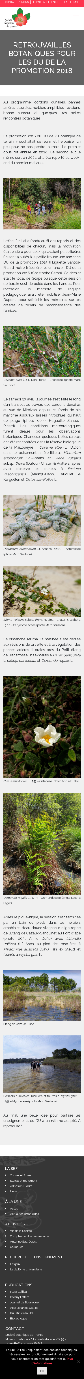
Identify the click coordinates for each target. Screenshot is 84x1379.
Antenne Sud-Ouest (23, 1241)
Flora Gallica (18, 1291)
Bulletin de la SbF (22, 1313)
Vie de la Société (21, 1231)
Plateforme (70, 2)
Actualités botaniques (24, 1214)
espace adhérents (45, 2)
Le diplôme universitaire (26, 1269)
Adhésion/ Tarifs (21, 1186)
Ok (42, 1371)
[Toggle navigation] (76, 18)
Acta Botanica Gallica (24, 1307)
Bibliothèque (18, 1318)
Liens (13, 1191)
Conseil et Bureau (21, 1175)
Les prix (15, 1264)
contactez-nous (17, 2)
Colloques (16, 1247)
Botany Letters (19, 1297)
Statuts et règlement (23, 1180)
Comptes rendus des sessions (29, 1236)
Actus (14, 1208)
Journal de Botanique (24, 1302)
